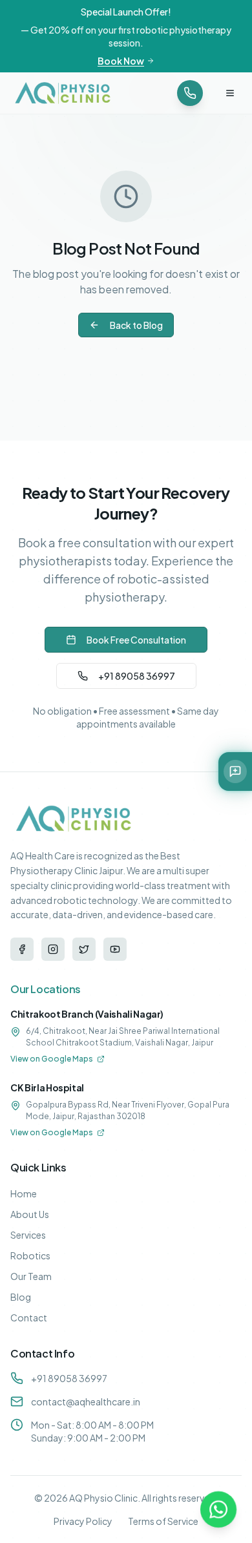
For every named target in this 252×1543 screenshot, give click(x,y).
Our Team (31, 1276)
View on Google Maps (51, 1059)
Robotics (30, 1255)
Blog (20, 1297)
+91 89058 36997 (136, 676)
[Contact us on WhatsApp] (218, 1509)
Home (23, 1193)
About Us (29, 1214)
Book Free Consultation (136, 640)
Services (28, 1235)
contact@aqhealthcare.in (85, 1401)
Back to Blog (136, 325)
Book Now (121, 61)
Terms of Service (163, 1521)
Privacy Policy (83, 1521)
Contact (28, 1317)
